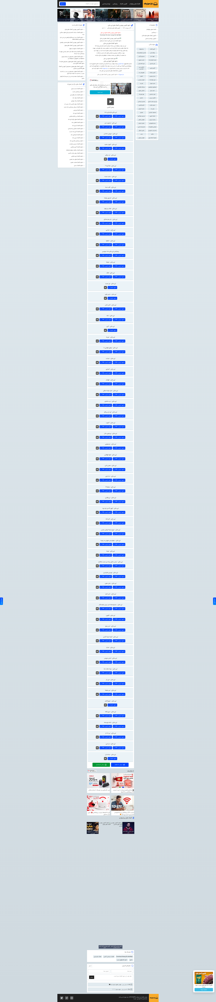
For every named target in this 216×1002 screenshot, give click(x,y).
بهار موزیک (141, 94)
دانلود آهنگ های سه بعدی (76, 159)
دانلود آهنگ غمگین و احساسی (75, 128)
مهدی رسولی (141, 137)
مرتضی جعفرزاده (152, 127)
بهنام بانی (152, 52)
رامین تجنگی (141, 130)
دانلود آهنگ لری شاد (78, 113)
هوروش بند (141, 72)
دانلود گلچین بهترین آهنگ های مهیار (73, 45)
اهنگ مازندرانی (97, 956)
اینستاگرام (71, 998)
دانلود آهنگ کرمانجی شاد (77, 135)
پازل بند (152, 109)
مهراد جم (152, 56)
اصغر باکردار (152, 105)
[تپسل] (90, 80)
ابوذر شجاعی (152, 94)
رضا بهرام (141, 49)
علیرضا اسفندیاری (152, 137)
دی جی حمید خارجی (152, 101)
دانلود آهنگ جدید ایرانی (77, 88)
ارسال (91, 977)
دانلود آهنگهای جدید (122, 960)
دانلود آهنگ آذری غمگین (77, 147)
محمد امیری (152, 116)
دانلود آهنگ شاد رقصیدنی (76, 95)
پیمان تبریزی (153, 119)
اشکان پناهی (141, 90)
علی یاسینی (152, 63)
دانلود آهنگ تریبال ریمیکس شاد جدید (73, 107)
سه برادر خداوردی (152, 130)
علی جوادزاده (152, 80)
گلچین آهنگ (123, 4)
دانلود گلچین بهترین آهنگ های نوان (74, 29)
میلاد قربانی (121, 64)
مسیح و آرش (141, 56)
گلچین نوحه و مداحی (150, 38)
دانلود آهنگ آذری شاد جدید (76, 131)
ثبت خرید (100, 92)
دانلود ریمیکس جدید (77, 92)
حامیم (141, 98)
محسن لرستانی (141, 101)
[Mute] (115, 93)
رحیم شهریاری (152, 123)
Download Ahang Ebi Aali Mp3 (124, 956)
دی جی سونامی (141, 116)
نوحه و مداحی (106, 4)
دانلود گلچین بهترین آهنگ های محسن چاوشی (71, 42)
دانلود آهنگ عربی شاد (77, 138)
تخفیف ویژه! (204, 990)
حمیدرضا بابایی (141, 127)
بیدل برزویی (152, 76)
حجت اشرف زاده (152, 60)
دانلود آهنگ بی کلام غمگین (76, 116)
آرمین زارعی (152, 68)
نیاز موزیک (151, 4)
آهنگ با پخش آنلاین (109, 956)
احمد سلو (152, 90)
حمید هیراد (152, 83)
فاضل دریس (152, 98)
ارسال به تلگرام (118, 765)
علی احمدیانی (141, 63)
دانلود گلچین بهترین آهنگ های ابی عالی (119, 25)
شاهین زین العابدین (141, 68)
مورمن (141, 112)
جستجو (63, 4)
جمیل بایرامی (141, 123)
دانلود (131, 960)
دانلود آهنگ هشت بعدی (77, 162)
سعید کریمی (141, 109)
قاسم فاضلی (141, 105)
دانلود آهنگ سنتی (78, 165)
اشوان (141, 76)
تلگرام (66, 998)
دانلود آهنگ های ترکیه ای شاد (75, 119)
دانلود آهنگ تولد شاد (77, 98)
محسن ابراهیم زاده (141, 52)
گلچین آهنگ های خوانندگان (113, 28)
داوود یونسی (141, 80)
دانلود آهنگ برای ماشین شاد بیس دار (73, 104)
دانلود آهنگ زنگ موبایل (77, 101)
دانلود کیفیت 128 (106, 116)
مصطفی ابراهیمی (152, 87)
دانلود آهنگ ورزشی (78, 110)
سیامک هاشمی (141, 87)
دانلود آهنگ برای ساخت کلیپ (75, 153)
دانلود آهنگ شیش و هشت (76, 144)
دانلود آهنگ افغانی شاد (77, 122)
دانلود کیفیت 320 (120, 116)
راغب (141, 134)
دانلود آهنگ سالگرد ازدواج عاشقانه (74, 150)
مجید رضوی (141, 60)
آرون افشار (152, 49)
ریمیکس (115, 4)
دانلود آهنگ (113, 159)
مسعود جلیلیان (152, 112)
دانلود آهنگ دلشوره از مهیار (76, 48)
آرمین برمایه (152, 72)
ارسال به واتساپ (100, 765)
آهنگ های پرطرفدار (134, 4)
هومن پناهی (141, 119)
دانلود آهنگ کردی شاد (77, 125)
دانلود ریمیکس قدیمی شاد (76, 141)
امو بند (141, 83)
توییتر (61, 998)
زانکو (152, 134)
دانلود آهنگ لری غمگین (77, 156)
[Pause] (113, 93)
